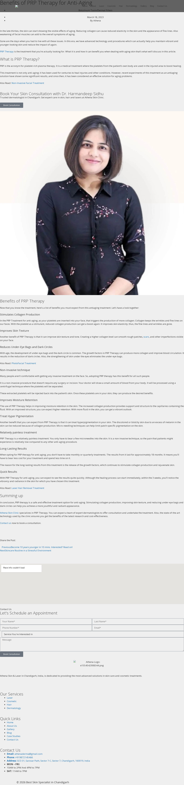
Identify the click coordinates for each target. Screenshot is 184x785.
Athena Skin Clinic (9, 512)
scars (146, 336)
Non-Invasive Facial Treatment (28, 83)
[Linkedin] (30, 684)
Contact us (5, 523)
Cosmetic (111, 6)
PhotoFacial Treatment (24, 363)
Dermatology (131, 6)
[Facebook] (3, 684)
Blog (152, 6)
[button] (1, 543)
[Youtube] (23, 684)
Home (85, 6)
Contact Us (162, 6)
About (93, 6)
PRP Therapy (7, 51)
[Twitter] (16, 684)
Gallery (143, 6)
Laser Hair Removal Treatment (28, 488)
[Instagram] (10, 684)
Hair (121, 6)
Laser (101, 6)
